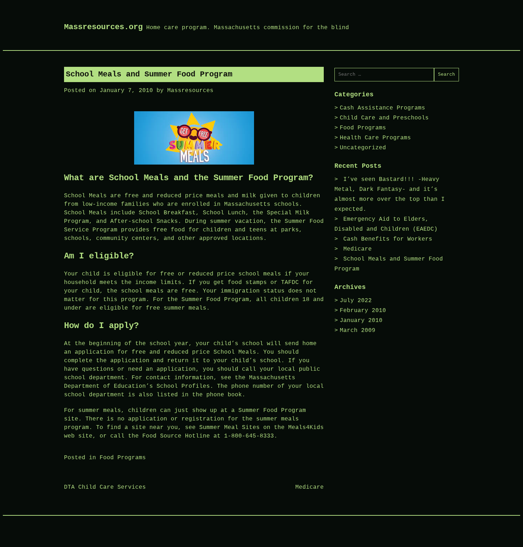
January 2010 (361, 320)
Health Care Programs (375, 138)
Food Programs (123, 458)
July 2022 (356, 300)
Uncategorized (363, 148)
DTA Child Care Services (105, 487)
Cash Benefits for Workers (387, 239)
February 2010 (363, 310)
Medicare (309, 487)
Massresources (190, 90)
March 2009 (357, 330)
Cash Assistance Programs (382, 108)
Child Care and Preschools (384, 118)
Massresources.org (103, 27)
